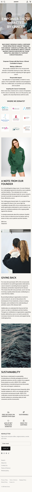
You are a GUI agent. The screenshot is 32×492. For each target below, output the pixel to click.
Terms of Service (5, 468)
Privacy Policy (4, 480)
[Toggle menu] (1, 1)
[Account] (27, 1)
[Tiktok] (8, 453)
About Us (3, 463)
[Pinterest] (6, 453)
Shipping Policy (22, 480)
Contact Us (4, 465)
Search (3, 460)
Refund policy (5, 470)
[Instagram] (4, 453)
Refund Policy (4, 482)
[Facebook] (1, 453)
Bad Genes (7, 486)
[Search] (5, 1)
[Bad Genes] (16, 2)
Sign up (5, 448)
